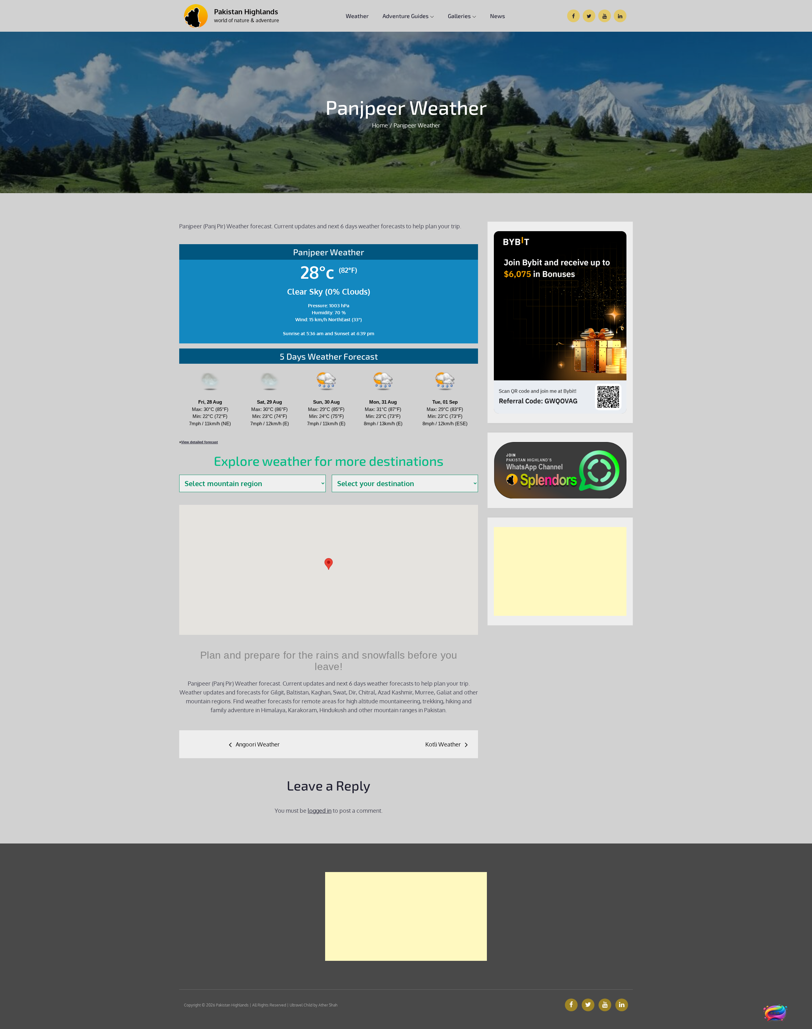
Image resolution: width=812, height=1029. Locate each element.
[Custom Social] (621, 1005)
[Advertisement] (560, 571)
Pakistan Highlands (246, 11)
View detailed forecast (199, 442)
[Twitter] (588, 1005)
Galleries (459, 15)
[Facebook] (571, 1005)
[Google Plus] (605, 1005)
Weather (357, 15)
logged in (319, 810)
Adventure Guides (406, 15)
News (497, 15)
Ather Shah (327, 1005)
